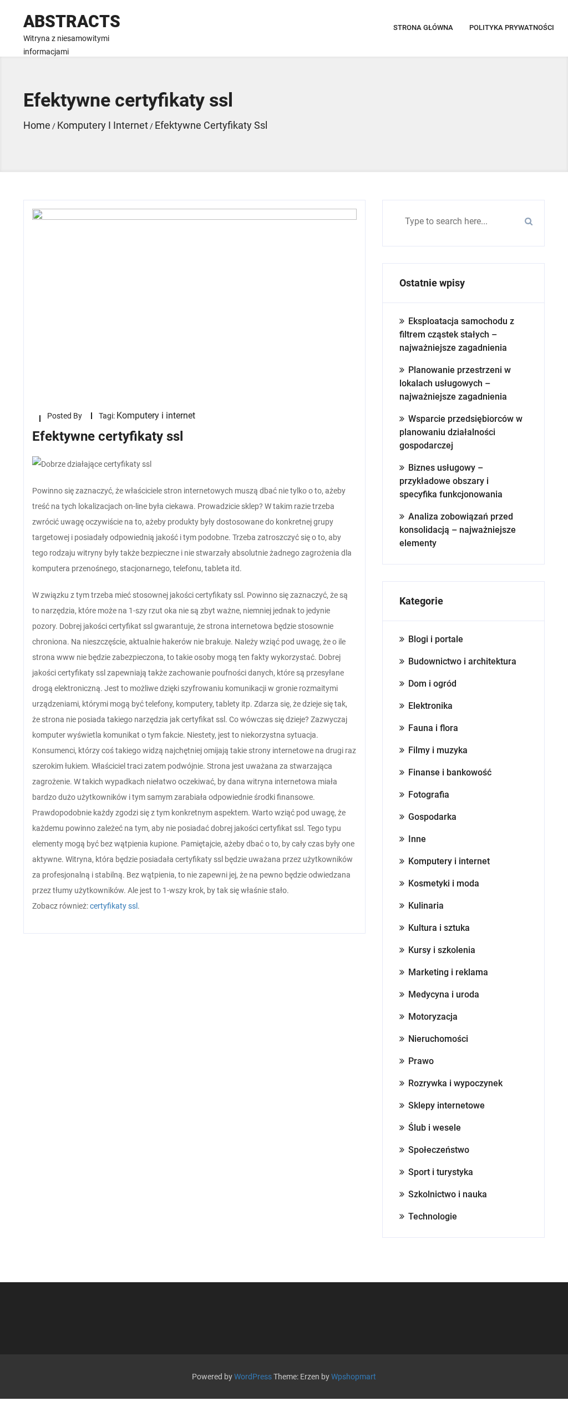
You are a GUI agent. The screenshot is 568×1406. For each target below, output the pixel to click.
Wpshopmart (353, 1376)
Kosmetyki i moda (443, 883)
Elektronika (430, 706)
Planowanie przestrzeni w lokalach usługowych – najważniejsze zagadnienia (455, 383)
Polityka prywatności (511, 27)
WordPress (253, 1376)
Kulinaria (426, 905)
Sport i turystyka (440, 1172)
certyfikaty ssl (114, 905)
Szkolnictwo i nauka (447, 1194)
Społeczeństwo (438, 1150)
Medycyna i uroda (443, 994)
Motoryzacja (433, 1016)
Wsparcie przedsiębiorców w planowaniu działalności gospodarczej (461, 432)
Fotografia (428, 794)
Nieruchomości (438, 1039)
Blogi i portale (435, 639)
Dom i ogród (432, 683)
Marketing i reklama (448, 972)
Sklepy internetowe (446, 1105)
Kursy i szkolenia (441, 950)
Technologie (432, 1216)
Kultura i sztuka (439, 928)
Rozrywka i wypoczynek (455, 1083)
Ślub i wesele (434, 1127)
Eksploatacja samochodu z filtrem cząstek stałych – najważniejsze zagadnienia (456, 334)
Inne (417, 839)
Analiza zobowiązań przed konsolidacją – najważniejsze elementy (457, 529)
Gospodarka (432, 817)
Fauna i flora (433, 728)
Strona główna (423, 27)
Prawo (421, 1061)
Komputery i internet (155, 415)
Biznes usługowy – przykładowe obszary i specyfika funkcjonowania (451, 481)
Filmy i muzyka (438, 750)
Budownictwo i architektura (462, 661)
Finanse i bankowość (449, 772)
